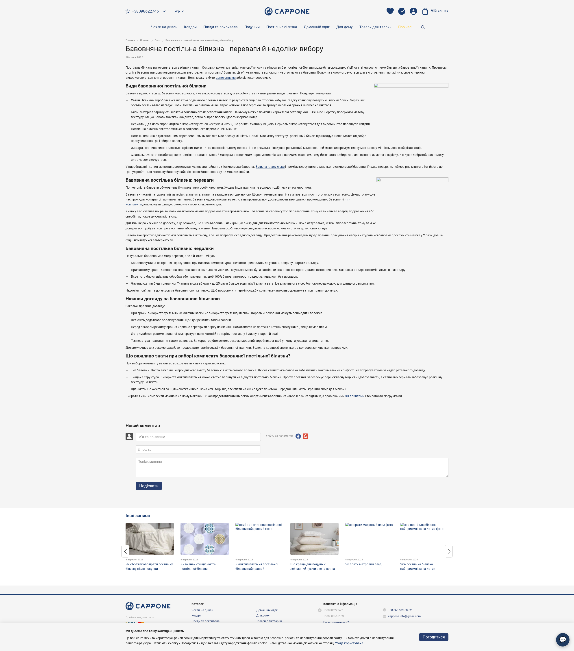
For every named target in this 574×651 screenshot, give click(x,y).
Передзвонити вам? (336, 622)
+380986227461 (146, 11)
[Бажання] (390, 11)
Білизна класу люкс (270, 166)
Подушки (252, 27)
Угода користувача (349, 643)
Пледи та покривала (220, 27)
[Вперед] (449, 551)
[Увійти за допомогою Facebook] (298, 436)
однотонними (226, 77)
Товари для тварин (375, 27)
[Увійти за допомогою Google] (305, 436)
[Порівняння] (401, 11)
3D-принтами (354, 396)
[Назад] (125, 551)
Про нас (404, 27)
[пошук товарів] (422, 27)
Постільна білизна (281, 27)
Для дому (344, 27)
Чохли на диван (164, 27)
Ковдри (190, 27)
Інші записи (138, 515)
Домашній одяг (317, 27)
